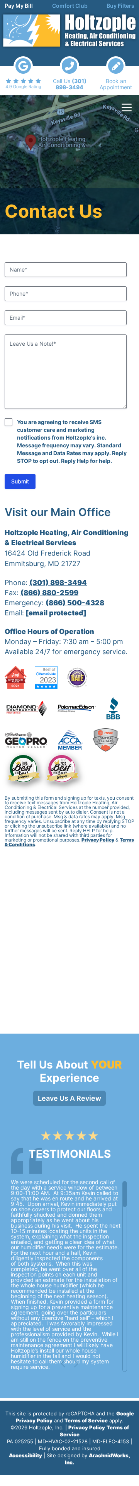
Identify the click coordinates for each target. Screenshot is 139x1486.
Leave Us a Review (69, 1098)
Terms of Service (86, 1420)
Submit (20, 481)
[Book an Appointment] (116, 73)
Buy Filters (120, 5)
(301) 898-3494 (58, 582)
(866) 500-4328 (75, 603)
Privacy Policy (97, 840)
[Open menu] (126, 107)
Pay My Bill (19, 5)
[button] (63, 1363)
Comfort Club (70, 5)
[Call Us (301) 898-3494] (69, 73)
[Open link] (23, 72)
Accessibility (25, 1455)
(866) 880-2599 (49, 593)
